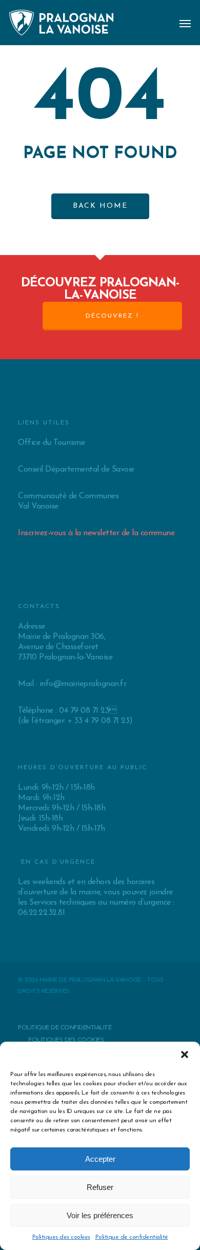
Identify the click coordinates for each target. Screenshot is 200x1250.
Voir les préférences (100, 1215)
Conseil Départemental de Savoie (76, 469)
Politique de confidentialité (131, 1237)
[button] (184, 1054)
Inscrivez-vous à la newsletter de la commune (96, 533)
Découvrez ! (112, 316)
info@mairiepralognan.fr (83, 684)
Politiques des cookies (61, 1237)
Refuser (100, 1187)
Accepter (100, 1159)
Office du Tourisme (51, 443)
